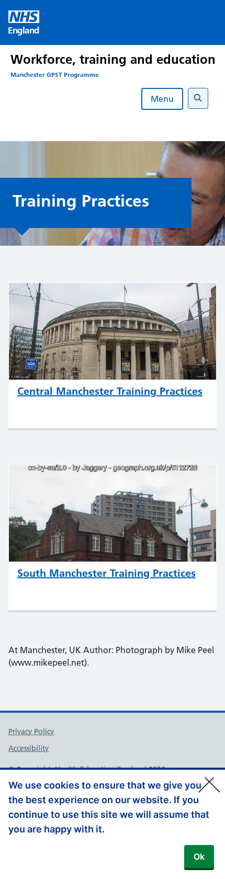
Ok (199, 856)
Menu (162, 99)
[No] (212, 778)
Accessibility (28, 748)
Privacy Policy (31, 731)
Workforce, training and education (113, 59)
